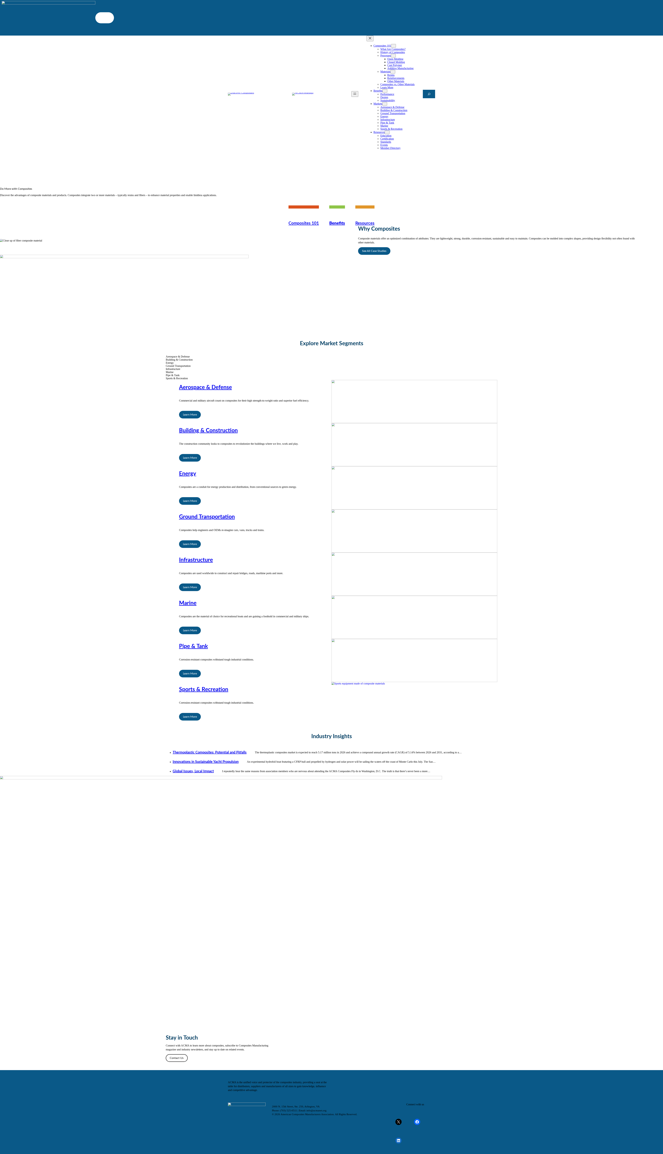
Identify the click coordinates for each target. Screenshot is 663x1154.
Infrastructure (196, 560)
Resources (364, 223)
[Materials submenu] (392, 72)
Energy (187, 473)
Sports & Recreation (203, 689)
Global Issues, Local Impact (193, 771)
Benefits (337, 223)
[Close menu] (370, 38)
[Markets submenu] (384, 104)
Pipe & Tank (193, 646)
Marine (187, 603)
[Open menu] (354, 94)
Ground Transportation (207, 517)
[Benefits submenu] (384, 91)
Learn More (190, 414)
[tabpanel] (331, 401)
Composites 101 (304, 223)
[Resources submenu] (387, 132)
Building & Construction (208, 430)
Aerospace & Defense (205, 387)
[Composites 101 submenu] (393, 46)
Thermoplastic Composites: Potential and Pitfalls (210, 752)
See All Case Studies (374, 251)
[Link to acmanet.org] (302, 94)
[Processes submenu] (393, 55)
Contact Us (177, 1058)
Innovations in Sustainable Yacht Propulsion (206, 762)
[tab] (331, 356)
